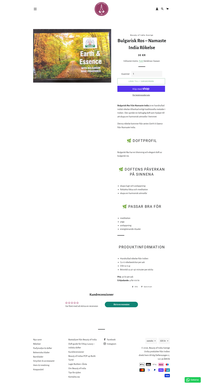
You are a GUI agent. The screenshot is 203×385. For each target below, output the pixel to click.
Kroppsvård (38, 369)
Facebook (111, 339)
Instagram (111, 344)
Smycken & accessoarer (44, 361)
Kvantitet (125, 74)
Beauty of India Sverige (159, 348)
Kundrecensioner (76, 352)
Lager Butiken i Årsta (77, 364)
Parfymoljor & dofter (42, 348)
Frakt (141, 61)
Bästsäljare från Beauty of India (82, 339)
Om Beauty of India (77, 368)
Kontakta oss (74, 377)
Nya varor (37, 339)
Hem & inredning (41, 365)
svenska (150, 341)
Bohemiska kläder (41, 352)
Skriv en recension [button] (121, 304)
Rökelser (37, 344)
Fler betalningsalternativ (141, 95)
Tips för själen (74, 372)
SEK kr (163, 341)
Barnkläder (38, 357)
